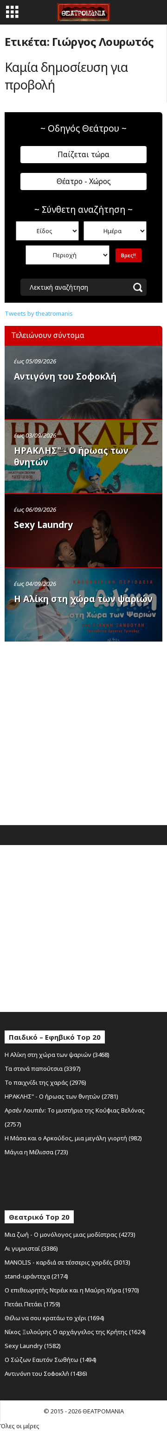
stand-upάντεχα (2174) (36, 1276)
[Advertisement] (83, 731)
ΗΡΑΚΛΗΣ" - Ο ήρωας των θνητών (71, 456)
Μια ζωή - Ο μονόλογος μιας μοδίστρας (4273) (70, 1234)
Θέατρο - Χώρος (84, 181)
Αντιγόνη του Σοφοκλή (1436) (46, 1373)
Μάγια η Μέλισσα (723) (36, 1152)
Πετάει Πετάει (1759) (32, 1304)
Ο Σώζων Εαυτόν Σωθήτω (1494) (50, 1359)
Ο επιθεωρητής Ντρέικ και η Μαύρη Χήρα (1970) (72, 1290)
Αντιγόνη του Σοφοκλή (65, 376)
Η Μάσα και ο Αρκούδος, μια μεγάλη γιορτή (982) (73, 1138)
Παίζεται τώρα (83, 154)
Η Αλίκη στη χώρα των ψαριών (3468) (57, 1054)
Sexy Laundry (43, 525)
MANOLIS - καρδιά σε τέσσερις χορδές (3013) (67, 1262)
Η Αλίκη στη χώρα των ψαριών (83, 599)
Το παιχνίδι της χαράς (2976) (45, 1082)
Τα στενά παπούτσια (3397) (43, 1068)
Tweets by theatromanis (39, 313)
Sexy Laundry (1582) (33, 1346)
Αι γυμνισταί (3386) (31, 1248)
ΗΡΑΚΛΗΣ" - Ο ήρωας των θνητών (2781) (61, 1096)
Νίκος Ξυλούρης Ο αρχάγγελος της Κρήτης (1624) (75, 1332)
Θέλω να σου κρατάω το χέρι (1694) (54, 1318)
